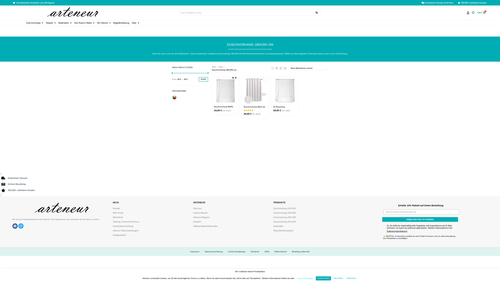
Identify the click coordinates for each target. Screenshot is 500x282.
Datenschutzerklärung (397, 231)
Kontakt (116, 208)
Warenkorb (118, 217)
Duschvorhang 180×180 (284, 217)
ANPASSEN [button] (351, 278)
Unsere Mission (200, 213)
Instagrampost (119, 235)
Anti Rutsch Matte (83, 23)
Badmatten (63, 23)
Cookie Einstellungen (236, 252)
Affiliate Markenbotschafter (205, 226)
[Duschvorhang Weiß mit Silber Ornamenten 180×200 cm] (255, 90)
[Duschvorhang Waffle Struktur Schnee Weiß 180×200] (225, 90)
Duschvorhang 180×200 (284, 213)
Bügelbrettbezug (121, 23)
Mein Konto (118, 213)
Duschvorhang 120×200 (284, 208)
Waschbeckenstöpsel (283, 231)
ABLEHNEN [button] (338, 278)
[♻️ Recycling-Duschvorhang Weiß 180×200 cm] (284, 90)
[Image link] (15, 226)
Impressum (194, 252)
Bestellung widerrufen (301, 252)
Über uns (197, 208)
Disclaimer (255, 252)
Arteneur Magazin (201, 217)
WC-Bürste (102, 23)
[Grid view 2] (276, 68)
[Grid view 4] (285, 68)
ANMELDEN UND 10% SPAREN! (420, 219)
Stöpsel (49, 23)
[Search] (318, 12)
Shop (221, 67)
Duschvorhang (33, 23)
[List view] (272, 68)
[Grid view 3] (281, 68)
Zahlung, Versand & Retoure (126, 222)
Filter (203, 79)
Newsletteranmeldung (123, 226)
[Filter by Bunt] (174, 97)
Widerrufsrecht (281, 252)
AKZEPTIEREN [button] (323, 278)
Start (214, 67)
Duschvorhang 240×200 (284, 222)
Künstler (197, 222)
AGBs (267, 252)
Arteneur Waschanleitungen (126, 231)
